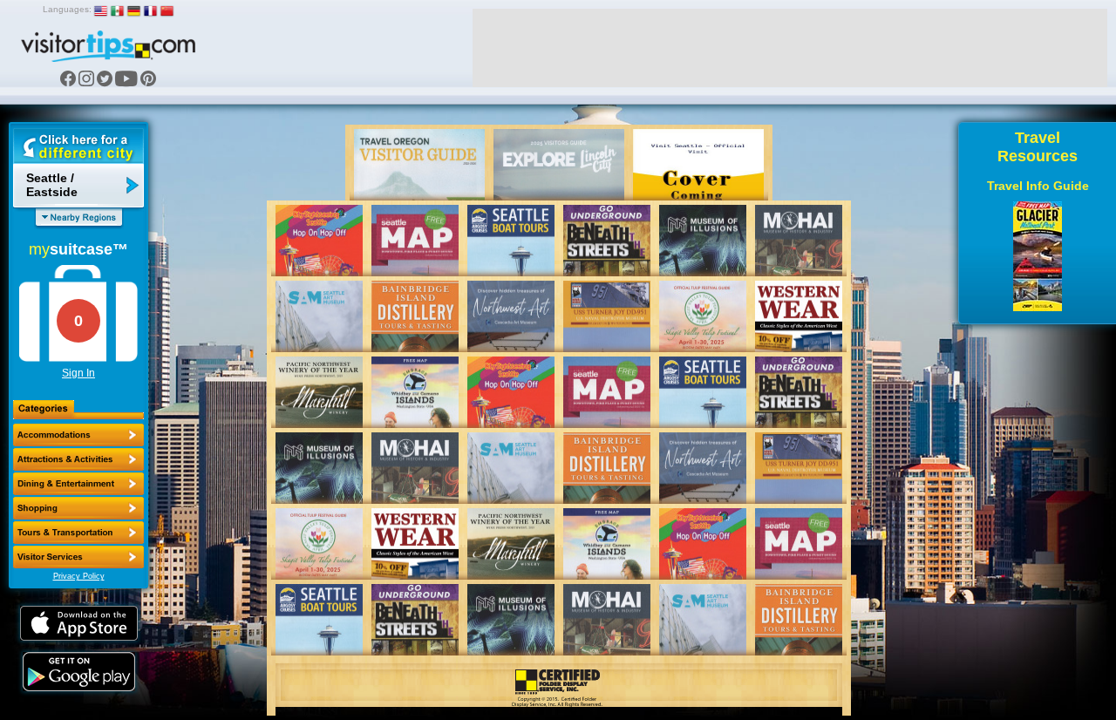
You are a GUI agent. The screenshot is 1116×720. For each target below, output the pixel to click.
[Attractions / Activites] (78, 459)
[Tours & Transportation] (78, 532)
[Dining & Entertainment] (78, 483)
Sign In (78, 373)
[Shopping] (78, 508)
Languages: (67, 9)
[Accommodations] (78, 435)
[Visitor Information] (78, 557)
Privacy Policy (79, 576)
